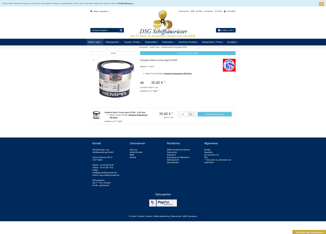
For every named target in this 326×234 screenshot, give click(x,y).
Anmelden (231, 11)
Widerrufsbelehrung (162, 216)
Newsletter (208, 152)
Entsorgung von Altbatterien (178, 157)
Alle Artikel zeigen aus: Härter (188, 53)
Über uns (133, 149)
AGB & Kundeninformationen (178, 149)
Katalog (133, 157)
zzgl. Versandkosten (314, 232)
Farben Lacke (94, 41)
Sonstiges (232, 41)
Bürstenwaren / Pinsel (212, 41)
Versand (149, 216)
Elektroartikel (151, 41)
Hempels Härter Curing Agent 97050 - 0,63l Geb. (125, 112)
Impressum (208, 11)
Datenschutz (184, 11)
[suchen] (121, 30)
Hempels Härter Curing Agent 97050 (158, 60)
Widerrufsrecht (173, 160)
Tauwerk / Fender (132, 41)
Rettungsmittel (112, 41)
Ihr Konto (219, 11)
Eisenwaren (168, 41)
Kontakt (199, 11)
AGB (192, 11)
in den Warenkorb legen (214, 114)
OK (321, 4)
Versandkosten (173, 162)
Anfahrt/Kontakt (136, 152)
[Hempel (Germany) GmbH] (229, 65)
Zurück (113, 53)
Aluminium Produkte (187, 41)
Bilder (132, 154)
